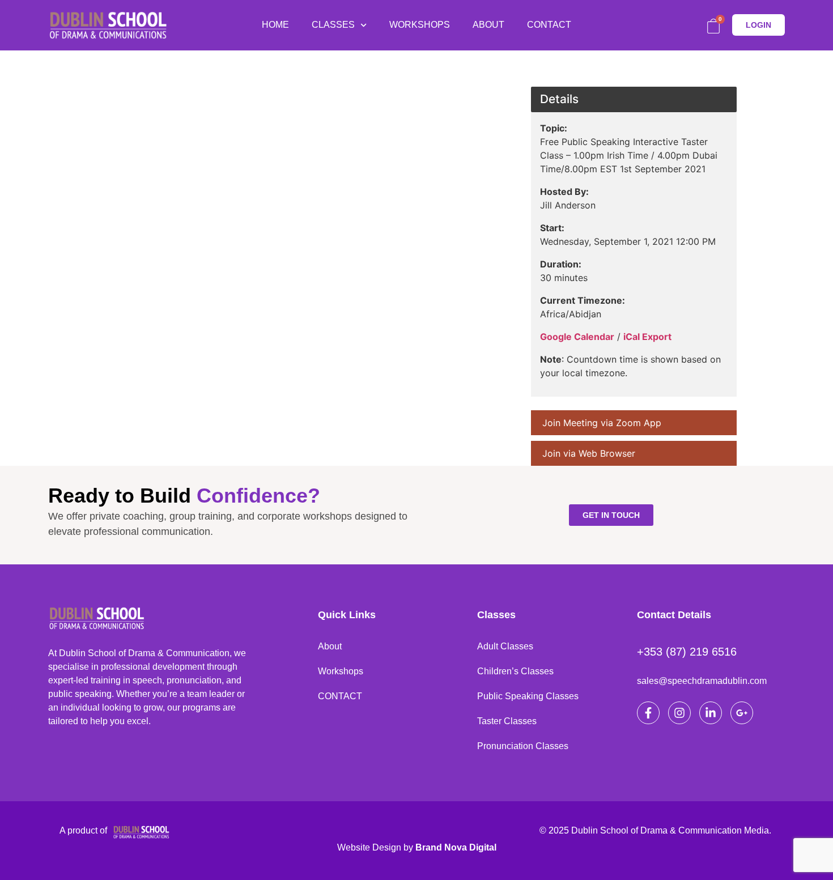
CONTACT (549, 24)
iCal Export (647, 336)
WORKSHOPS (419, 24)
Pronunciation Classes (522, 746)
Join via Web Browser (588, 453)
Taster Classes (507, 721)
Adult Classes (505, 646)
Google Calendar (577, 336)
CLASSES (333, 24)
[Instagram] (679, 713)
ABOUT (488, 24)
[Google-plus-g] (741, 713)
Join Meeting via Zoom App (601, 422)
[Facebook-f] (648, 713)
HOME (275, 24)
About (330, 646)
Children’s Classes (515, 671)
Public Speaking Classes (528, 696)
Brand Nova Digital (455, 847)
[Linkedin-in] (710, 713)
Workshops (340, 671)
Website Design (369, 847)
